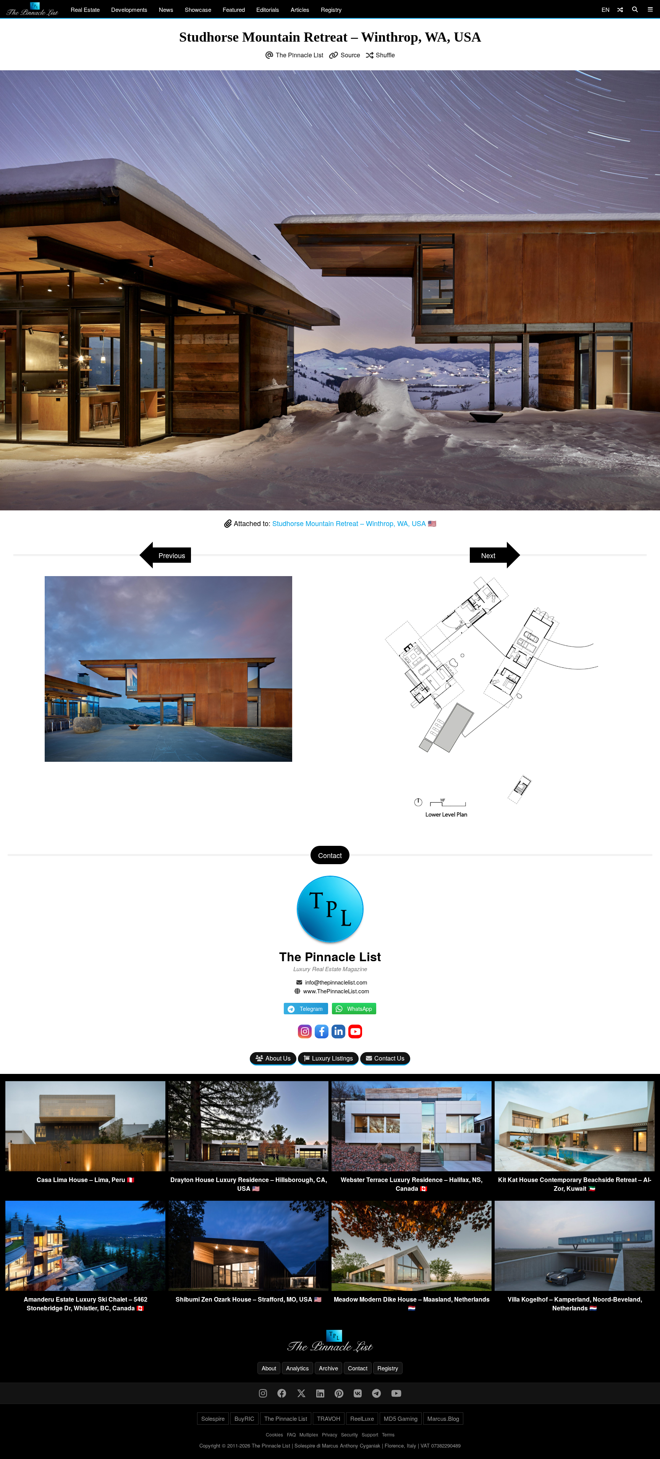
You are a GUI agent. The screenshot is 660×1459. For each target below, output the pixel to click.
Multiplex (308, 1434)
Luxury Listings (332, 1058)
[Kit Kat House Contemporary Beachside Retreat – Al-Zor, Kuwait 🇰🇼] (575, 1169)
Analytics (297, 1368)
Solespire (213, 1418)
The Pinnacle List (299, 54)
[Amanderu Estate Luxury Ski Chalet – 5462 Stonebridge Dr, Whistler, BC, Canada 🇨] (85, 1288)
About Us (278, 1058)
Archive (328, 1368)
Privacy (329, 1434)
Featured (234, 9)
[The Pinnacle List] (330, 1341)
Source (350, 54)
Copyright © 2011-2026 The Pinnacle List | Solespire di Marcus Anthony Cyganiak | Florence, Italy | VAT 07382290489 (330, 1445)
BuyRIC (244, 1418)
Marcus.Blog (443, 1418)
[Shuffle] (620, 9)
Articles (300, 9)
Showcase (198, 9)
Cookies (274, 1434)
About (269, 1368)
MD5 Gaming (400, 1418)
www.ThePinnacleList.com (336, 991)
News (166, 9)
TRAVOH (328, 1418)
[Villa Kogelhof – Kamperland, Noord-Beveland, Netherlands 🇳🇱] (575, 1288)
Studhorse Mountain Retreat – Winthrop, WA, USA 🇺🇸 (354, 523)
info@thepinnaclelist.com (336, 982)
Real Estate (85, 9)
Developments (129, 9)
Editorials (267, 9)
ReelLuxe (362, 1418)
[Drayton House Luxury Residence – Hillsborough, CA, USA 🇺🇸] (248, 1169)
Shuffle (385, 54)
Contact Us (389, 1058)
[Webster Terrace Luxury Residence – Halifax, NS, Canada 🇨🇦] (412, 1169)
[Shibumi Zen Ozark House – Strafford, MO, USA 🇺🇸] (248, 1288)
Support (370, 1434)
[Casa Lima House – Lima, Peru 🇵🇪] (85, 1169)
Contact (357, 1368)
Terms (388, 1434)
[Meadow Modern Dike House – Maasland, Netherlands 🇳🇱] (412, 1288)
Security (349, 1434)
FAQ (291, 1434)
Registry (331, 9)
